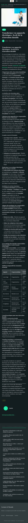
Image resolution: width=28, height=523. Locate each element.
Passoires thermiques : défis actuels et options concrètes (13, 486)
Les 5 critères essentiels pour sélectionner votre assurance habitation (14, 464)
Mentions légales (9, 515)
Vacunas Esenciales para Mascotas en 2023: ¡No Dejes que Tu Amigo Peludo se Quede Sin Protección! (13, 449)
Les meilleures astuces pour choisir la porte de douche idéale (13, 469)
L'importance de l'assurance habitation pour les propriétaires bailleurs (13, 477)
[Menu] (16, 1)
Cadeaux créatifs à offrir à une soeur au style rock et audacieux (13, 440)
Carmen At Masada (7, 507)
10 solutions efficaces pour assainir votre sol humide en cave (13, 435)
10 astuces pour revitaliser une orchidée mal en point (14, 454)
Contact (16, 515)
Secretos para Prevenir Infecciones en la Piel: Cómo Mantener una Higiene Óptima (13, 473)
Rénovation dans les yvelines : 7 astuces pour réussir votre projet (13, 444)
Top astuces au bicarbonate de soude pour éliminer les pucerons (12, 431)
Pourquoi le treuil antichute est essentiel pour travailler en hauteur (13, 490)
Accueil (2, 4)
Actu (6, 4)
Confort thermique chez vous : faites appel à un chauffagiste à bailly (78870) (13, 482)
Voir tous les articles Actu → (8, 415)
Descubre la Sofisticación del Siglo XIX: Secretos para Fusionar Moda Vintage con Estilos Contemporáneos (14, 459)
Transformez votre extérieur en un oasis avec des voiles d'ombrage (13, 495)
